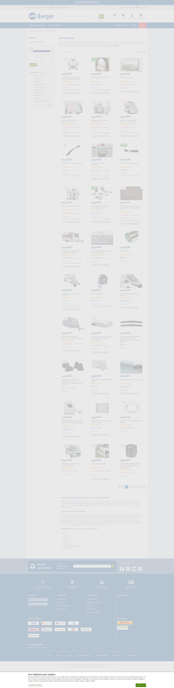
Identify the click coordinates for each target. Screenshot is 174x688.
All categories (38, 25)
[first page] (119, 486)
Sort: (59, 52)
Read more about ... (109, 46)
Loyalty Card (62, 609)
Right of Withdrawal (101, 655)
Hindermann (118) (36, 42)
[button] (64, 2)
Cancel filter (49, 105)
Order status (92, 609)
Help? (131, 7)
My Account (62, 599)
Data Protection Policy (84, 655)
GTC (40, 655)
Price (31, 48)
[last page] (144, 486)
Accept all (141, 685)
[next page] (144, 51)
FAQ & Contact (92, 599)
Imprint (69, 655)
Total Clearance (55, 25)
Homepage (31, 31)
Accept (33, 64)
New (134, 25)
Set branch (78, 90)
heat (69, 518)
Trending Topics (121, 25)
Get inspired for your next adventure (87, 2)
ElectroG (58, 655)
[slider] (31, 51)
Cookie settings (130, 655)
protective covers (79, 503)
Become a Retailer (94, 612)
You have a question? (37, 599)
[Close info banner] (146, 3)
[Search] (101, 16)
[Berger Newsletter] (112, 566)
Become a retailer (63, 606)
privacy (70, 520)
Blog (125, 7)
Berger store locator (36, 604)
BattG (48, 655)
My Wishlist (61, 602)
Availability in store (37, 73)
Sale (142, 25)
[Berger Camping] (43, 16)
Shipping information (94, 602)
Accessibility (116, 655)
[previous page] (123, 486)
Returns (90, 606)
